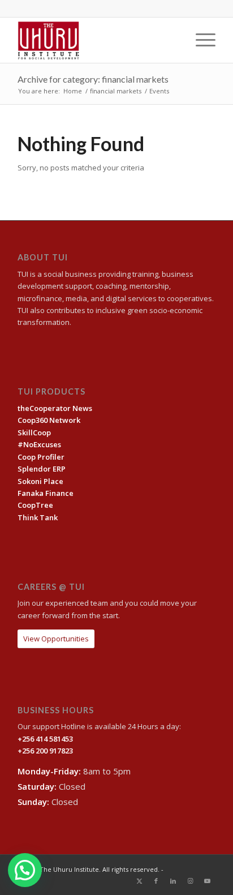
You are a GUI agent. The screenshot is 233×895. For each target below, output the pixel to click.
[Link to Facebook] (156, 880)
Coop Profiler (41, 457)
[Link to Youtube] (207, 880)
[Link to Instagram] (190, 880)
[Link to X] (139, 880)
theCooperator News (55, 408)
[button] (25, 870)
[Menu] (199, 40)
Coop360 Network (49, 420)
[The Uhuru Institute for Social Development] (97, 40)
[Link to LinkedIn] (173, 880)
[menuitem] (199, 40)
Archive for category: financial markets (93, 79)
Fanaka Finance (46, 493)
